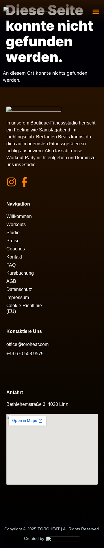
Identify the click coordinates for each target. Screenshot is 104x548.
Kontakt (14, 256)
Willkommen (19, 216)
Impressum (17, 297)
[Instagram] (11, 182)
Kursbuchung (20, 273)
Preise (13, 240)
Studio (13, 232)
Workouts (16, 224)
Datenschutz (19, 289)
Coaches (15, 248)
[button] (95, 11)
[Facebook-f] (24, 182)
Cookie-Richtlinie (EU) (24, 308)
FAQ (11, 265)
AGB (11, 281)
